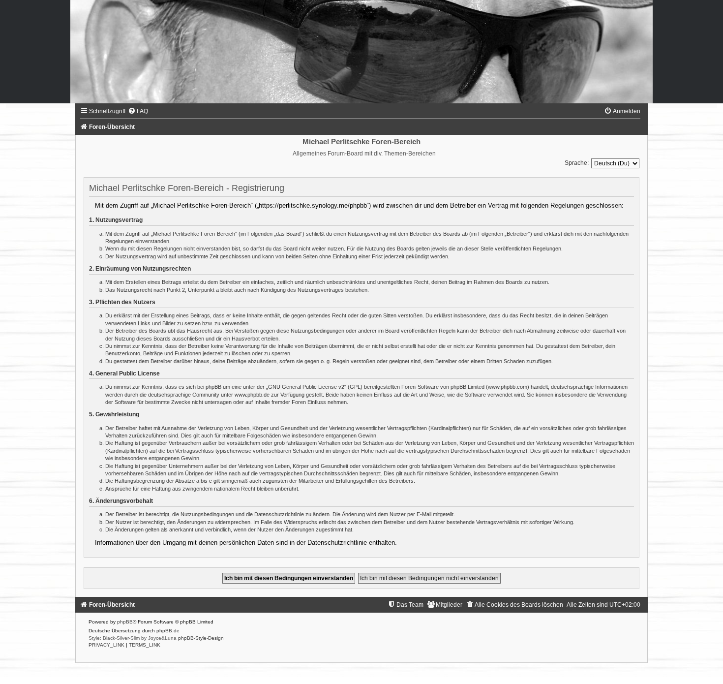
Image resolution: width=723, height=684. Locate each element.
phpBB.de (168, 630)
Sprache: (577, 162)
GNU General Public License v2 (306, 387)
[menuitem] (138, 111)
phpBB (125, 621)
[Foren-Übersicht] (361, 51)
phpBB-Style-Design (201, 638)
